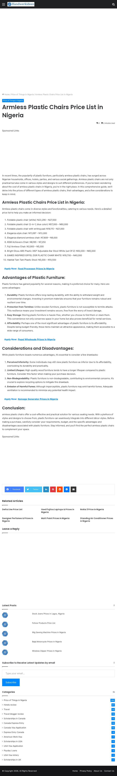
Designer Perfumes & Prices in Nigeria (17, 519)
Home (7, 94)
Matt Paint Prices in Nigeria (55, 518)
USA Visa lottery (11, 755)
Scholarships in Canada (14, 718)
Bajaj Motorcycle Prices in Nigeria (47, 641)
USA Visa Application (13, 746)
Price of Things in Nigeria (22, 94)
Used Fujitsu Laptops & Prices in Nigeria (57, 511)
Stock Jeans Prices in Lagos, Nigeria (48, 614)
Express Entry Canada (14, 732)
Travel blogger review (14, 714)
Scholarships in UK (12, 760)
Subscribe (11, 682)
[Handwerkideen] (21, 4)
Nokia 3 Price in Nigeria (92, 509)
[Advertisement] (58, 30)
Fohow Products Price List (43, 623)
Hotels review (10, 705)
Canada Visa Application (15, 728)
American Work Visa (13, 737)
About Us (98, 771)
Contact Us (109, 771)
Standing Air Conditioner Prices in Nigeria (96, 519)
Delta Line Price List (12, 509)
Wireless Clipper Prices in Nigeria (46, 651)
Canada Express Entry (14, 723)
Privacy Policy (86, 771)
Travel (7, 709)
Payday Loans (10, 750)
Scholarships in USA (13, 741)
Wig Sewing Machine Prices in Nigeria (49, 632)
